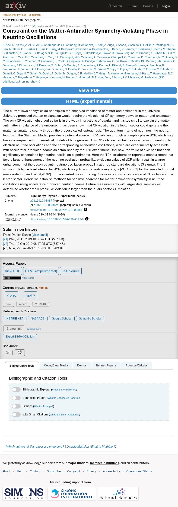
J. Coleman (29, 61)
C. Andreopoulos (51, 44)
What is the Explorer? (64, 389)
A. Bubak (156, 53)
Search (117, 6)
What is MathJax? (103, 446)
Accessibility (111, 471)
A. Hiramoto (53, 77)
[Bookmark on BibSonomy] (8, 353)
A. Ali (28, 44)
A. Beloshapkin (98, 49)
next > (30, 295)
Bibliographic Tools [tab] (22, 365)
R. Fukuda (149, 69)
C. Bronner (142, 53)
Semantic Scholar (90, 318)
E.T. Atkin (146, 44)
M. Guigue (69, 73)
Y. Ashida (133, 44)
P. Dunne (102, 65)
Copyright (73, 471)
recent (23, 304)
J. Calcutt (21, 57)
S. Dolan (56, 65)
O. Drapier (70, 65)
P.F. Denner (148, 61)
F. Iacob (116, 77)
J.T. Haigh (100, 73)
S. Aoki (99, 44)
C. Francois (85, 69)
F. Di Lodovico (25, 65)
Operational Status (139, 471)
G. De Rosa (119, 61)
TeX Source (71, 271)
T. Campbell (35, 57)
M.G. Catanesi (83, 57)
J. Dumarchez (86, 65)
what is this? (34, 329)
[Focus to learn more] (84, 210)
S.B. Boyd (75, 53)
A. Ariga (109, 44)
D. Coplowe (73, 61)
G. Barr (40, 49)
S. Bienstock (10, 53)
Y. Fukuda (163, 69)
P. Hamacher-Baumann (122, 73)
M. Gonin (44, 73)
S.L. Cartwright (63, 57)
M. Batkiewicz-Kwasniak (72, 49)
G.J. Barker (28, 49)
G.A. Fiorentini (54, 69)
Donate (148, 6)
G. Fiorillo (71, 69)
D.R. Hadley (84, 73)
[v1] (5, 239)
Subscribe (54, 471)
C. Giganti (19, 73)
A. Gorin (56, 73)
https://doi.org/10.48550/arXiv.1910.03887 (56, 209)
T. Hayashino (23, 77)
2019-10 (40, 304)
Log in (166, 6)
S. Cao (48, 57)
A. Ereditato (153, 65)
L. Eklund (115, 65)
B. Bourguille (59, 53)
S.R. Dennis (164, 61)
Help (20, 471)
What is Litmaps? (43, 406)
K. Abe (7, 44)
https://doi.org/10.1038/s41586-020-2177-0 (57, 219)
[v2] (5, 244)
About (6, 471)
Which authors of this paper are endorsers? (35, 446)
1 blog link (14, 328)
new (8, 304)
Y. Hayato (39, 77)
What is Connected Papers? (63, 397)
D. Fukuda (134, 69)
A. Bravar (105, 53)
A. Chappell (115, 57)
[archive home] (16, 6)
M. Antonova (85, 44)
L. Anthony (69, 44)
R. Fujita (122, 69)
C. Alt (36, 44)
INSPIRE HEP (14, 318)
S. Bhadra (169, 49)
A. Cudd (87, 61)
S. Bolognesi (42, 53)
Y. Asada (120, 44)
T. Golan (32, 73)
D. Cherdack (149, 57)
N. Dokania (43, 65)
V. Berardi (128, 49)
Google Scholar (62, 318)
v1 (34, 26)
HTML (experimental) (89, 101)
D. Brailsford (90, 53)
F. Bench (114, 49)
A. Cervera (100, 57)
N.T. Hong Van (101, 77)
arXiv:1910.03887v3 (46, 204)
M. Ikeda (146, 77)
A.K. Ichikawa (130, 77)
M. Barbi (14, 49)
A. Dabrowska (102, 61)
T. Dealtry (134, 61)
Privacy (91, 471)
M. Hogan (68, 77)
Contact (35, 471)
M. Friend (100, 69)
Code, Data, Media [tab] (56, 365)
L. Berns (156, 49)
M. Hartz (143, 73)
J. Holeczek (83, 77)
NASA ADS (37, 318)
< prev (11, 295)
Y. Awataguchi (161, 44)
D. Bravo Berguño (123, 53)
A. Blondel (25, 53)
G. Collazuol (45, 61)
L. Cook (59, 61)
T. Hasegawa (158, 73)
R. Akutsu (18, 44)
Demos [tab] (82, 365)
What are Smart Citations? (64, 414)
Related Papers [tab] (106, 365)
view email (40, 235)
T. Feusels (24, 69)
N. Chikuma (165, 57)
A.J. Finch (38, 69)
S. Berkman (142, 49)
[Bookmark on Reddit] (20, 352)
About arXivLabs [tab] (137, 365)
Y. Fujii (111, 69)
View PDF (89, 90)
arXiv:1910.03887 (41, 200)
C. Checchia (132, 57)
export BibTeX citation (20, 336)
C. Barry (51, 49)
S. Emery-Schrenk (133, 65)
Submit (133, 6)
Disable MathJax (78, 446)
